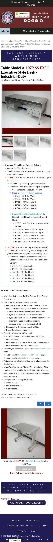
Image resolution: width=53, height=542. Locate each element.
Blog (33, 531)
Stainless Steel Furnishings (18, 41)
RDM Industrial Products (7, 17)
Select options (26, 469)
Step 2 (26, 540)
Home (3, 41)
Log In (27, 2)
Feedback (21, 531)
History (16, 520)
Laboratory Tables (26, 358)
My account (15, 2)
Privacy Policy (33, 520)
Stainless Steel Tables (41, 348)
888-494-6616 (41, 16)
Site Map (43, 526)
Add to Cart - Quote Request (26, 502)
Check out (44, 540)
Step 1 (8, 540)
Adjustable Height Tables (29, 354)
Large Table (22, 183)
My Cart (38, 2)
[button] (5, 31)
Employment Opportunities (20, 526)
